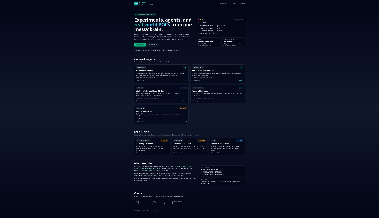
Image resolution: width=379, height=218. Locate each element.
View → (185, 80)
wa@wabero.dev (141, 203)
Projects (223, 3)
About (235, 3)
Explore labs (153, 44)
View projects (140, 44)
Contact (242, 3)
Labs (229, 3)
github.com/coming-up (159, 203)
